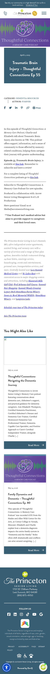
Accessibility (23, 646)
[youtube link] (34, 614)
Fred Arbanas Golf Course (26, 284)
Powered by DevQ (25, 668)
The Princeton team (15, 315)
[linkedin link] (15, 614)
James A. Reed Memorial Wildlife (19, 295)
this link (19, 164)
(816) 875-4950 (25, 595)
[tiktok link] (27, 614)
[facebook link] (8, 614)
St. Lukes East (29, 273)
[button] (6, 667)
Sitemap (41, 646)
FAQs (34, 646)
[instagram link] (21, 614)
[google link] (41, 614)
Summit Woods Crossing (29, 288)
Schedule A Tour (32, 5)
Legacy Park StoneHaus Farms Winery (22, 291)
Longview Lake (23, 299)
